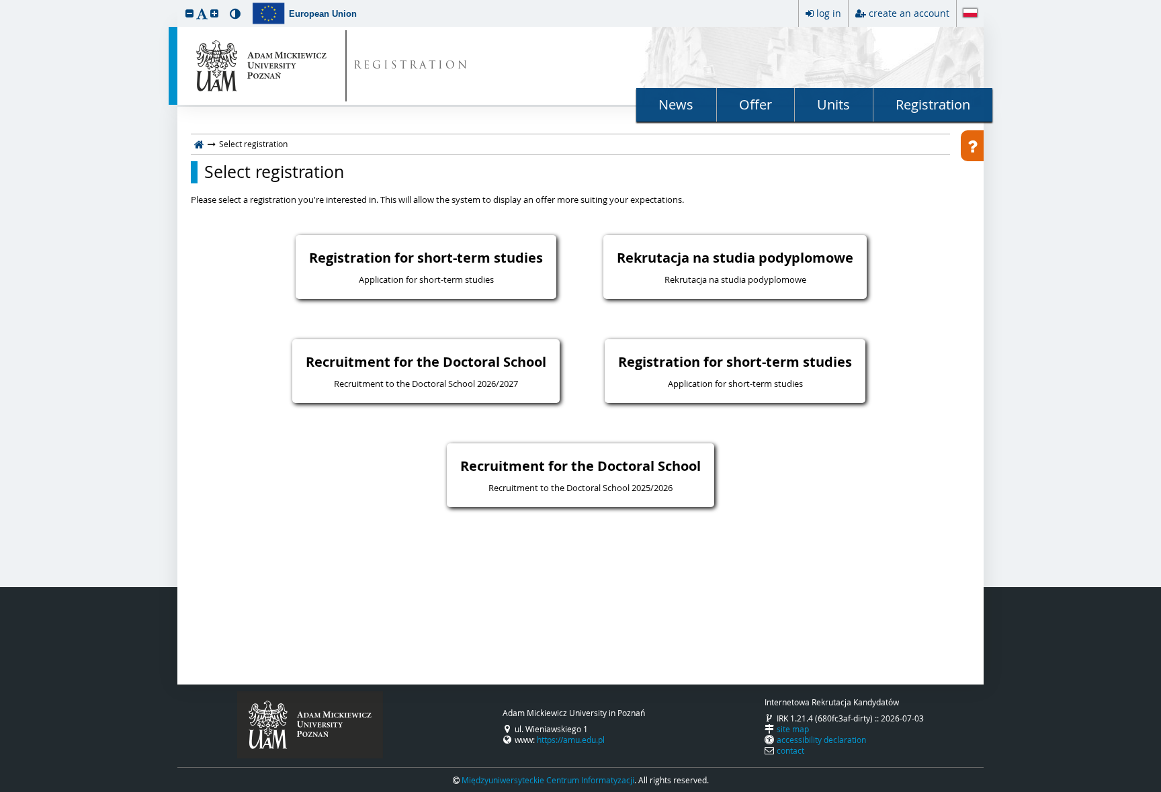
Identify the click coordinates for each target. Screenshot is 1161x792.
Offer (755, 104)
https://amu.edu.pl (571, 739)
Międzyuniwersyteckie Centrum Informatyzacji (548, 780)
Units (833, 104)
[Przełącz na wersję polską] (970, 14)
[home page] (199, 143)
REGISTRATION (411, 66)
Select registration (274, 172)
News (675, 104)
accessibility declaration (821, 739)
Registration (933, 104)
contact (790, 750)
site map (793, 728)
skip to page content (3, 3)
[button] (189, 13)
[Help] (972, 145)
